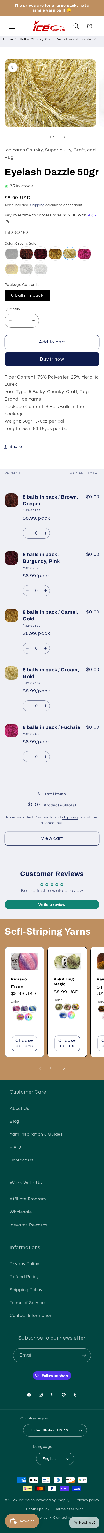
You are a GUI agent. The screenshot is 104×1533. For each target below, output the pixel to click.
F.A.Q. (16, 1147)
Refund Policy (24, 1277)
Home (8, 39)
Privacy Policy (24, 1264)
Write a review (52, 905)
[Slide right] (64, 137)
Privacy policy (87, 1500)
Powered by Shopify (53, 1500)
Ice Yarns (27, 1500)
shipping (70, 817)
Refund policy (37, 1509)
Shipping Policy (26, 1290)
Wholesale (21, 1212)
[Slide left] (40, 137)
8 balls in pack (27, 295)
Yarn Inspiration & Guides (36, 1134)
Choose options (24, 1043)
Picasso (19, 979)
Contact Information (31, 1315)
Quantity (12, 309)
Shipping (37, 205)
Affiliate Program (28, 1199)
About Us (19, 1108)
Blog (14, 1121)
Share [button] (15, 447)
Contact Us (22, 1160)
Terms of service (69, 1509)
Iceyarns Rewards (29, 1225)
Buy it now (52, 359)
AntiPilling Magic (64, 981)
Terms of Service (27, 1303)
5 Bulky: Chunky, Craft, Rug (39, 39)
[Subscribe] (84, 1355)
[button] (12, 26)
